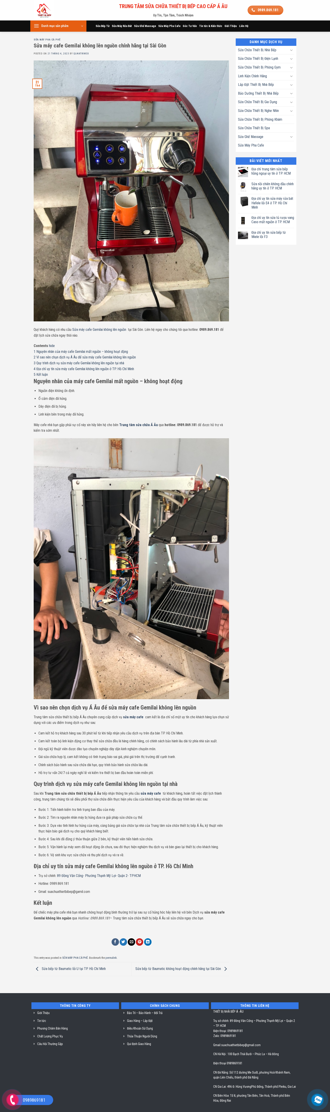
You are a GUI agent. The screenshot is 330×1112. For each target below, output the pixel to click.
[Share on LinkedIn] (148, 942)
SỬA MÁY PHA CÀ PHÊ (47, 39)
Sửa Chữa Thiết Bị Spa (254, 128)
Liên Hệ (243, 26)
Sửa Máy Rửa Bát (122, 26)
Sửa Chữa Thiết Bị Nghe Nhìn (258, 111)
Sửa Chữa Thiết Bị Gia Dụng (257, 102)
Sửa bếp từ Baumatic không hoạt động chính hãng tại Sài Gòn (178, 969)
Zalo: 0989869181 (224, 1036)
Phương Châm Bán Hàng (52, 1028)
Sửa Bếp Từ (103, 26)
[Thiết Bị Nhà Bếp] (56, 10)
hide (52, 346)
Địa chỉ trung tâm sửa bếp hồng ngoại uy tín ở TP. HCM (271, 171)
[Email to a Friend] (131, 942)
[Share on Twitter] (123, 942)
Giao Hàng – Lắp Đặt (140, 1021)
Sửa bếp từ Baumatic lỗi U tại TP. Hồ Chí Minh (73, 969)
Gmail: (217, 1045)
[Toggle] (291, 50)
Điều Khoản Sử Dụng (140, 1028)
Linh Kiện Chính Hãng (252, 76)
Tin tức (41, 1021)
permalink (111, 957)
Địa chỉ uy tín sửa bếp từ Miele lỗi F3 (268, 234)
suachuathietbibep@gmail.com (241, 1045)
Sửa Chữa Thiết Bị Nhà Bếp (257, 50)
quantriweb (81, 53)
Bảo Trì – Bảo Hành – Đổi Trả (145, 1013)
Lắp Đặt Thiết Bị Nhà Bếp (256, 84)
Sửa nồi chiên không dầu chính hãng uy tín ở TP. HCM (272, 186)
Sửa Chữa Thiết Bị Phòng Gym (259, 67)
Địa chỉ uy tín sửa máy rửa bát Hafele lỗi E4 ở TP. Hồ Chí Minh (272, 202)
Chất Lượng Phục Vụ (50, 1036)
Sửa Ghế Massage (145, 26)
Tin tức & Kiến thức (210, 26)
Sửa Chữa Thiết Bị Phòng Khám (260, 119)
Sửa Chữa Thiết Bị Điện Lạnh (258, 58)
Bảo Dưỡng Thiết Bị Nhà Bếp (258, 93)
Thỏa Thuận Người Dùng (142, 1036)
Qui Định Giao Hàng (139, 1044)
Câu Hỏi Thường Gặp (50, 1044)
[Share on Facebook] (115, 942)
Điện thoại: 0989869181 (228, 1031)
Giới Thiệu (230, 26)
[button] (58, 26)
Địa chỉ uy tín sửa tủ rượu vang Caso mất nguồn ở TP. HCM (272, 220)
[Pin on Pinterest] (139, 942)
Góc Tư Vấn (190, 26)
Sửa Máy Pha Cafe (169, 26)
